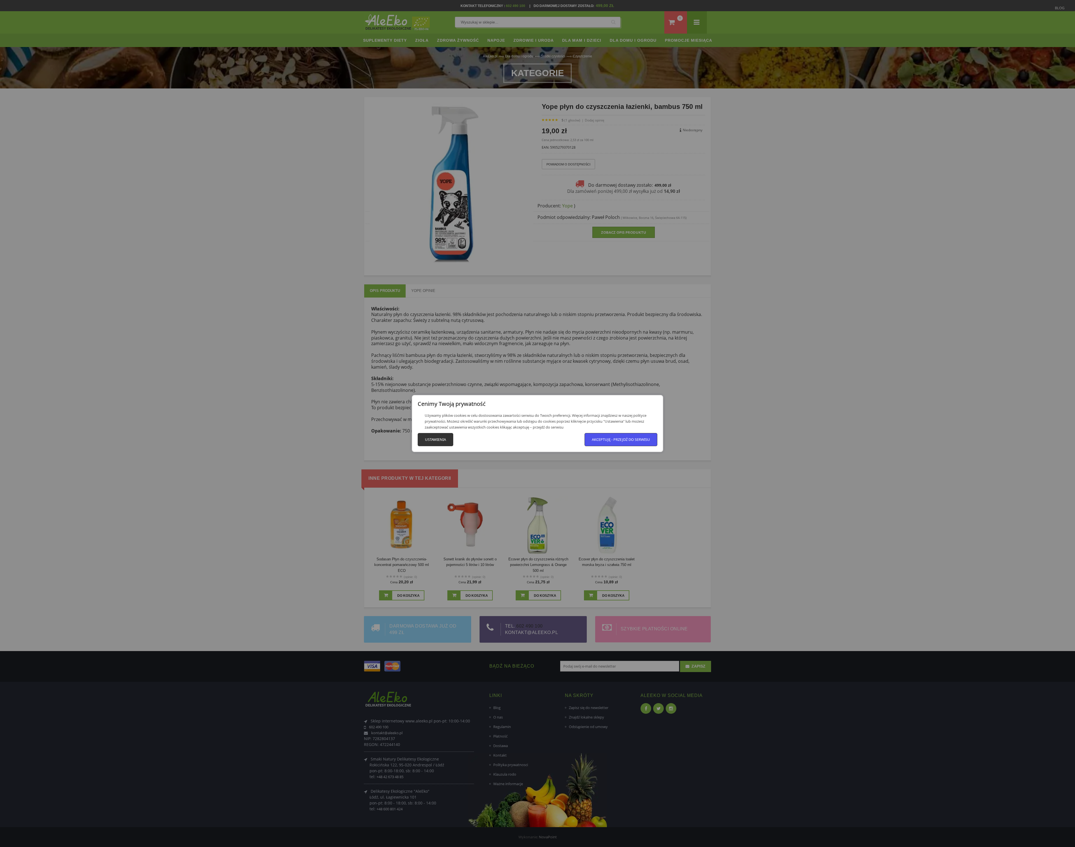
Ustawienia (435, 439)
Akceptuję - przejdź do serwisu (621, 439)
